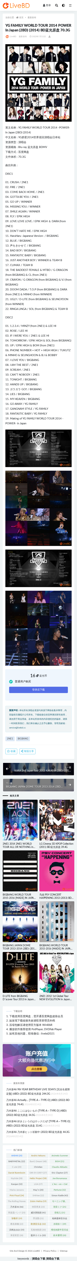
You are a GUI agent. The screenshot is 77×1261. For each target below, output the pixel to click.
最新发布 (32, 17)
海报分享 (28, 751)
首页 (21, 17)
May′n (38, 1190)
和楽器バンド (16, 1213)
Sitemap (64, 1251)
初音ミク (59, 1207)
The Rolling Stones (17, 1202)
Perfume (60, 1190)
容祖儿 (59, 1213)
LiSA (38, 1184)
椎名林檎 (16, 1224)
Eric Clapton (60, 1173)
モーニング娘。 (59, 1202)
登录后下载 (38, 690)
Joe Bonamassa (59, 1179)
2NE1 (24, 182)
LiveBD (12, 37)
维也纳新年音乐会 (59, 1230)
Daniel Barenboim (16, 1173)
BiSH (59, 1161)
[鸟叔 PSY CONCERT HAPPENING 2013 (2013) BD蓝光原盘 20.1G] (56, 870)
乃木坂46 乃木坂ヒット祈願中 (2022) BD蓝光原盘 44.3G (37, 1132)
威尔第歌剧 (38, 1213)
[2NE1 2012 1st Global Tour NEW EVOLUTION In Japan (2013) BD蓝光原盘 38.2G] (56, 972)
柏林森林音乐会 (59, 1219)
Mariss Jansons (17, 1190)
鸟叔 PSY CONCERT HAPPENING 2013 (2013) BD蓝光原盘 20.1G (56, 898)
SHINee (38, 1195)
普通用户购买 (23, 681)
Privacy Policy (49, 1251)
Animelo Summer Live (60, 1156)
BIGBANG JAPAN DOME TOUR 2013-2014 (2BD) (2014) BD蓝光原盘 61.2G (20, 948)
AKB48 (16, 1156)
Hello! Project (38, 1178)
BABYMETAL (16, 1161)
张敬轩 (16, 1218)
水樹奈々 (59, 1224)
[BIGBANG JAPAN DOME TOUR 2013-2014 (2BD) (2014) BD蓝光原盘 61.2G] (20, 921)
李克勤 (38, 1218)
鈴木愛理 (59, 1235)
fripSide (16, 1178)
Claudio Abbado (59, 1167)
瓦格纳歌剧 (38, 1230)
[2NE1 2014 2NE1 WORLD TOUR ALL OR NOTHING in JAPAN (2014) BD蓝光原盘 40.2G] (20, 820)
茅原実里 (16, 1235)
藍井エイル (38, 1235)
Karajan (16, 1184)
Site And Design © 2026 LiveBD (25, 1251)
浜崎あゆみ (16, 1230)
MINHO (28, 294)
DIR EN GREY (38, 1173)
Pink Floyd (17, 1195)
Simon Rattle (60, 1195)
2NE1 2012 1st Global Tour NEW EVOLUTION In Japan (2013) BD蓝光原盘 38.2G (54, 999)
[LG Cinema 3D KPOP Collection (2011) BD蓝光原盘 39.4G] (56, 820)
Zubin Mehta (38, 1201)
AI (23, 211)
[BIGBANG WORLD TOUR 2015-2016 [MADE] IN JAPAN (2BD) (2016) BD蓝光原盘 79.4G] (20, 870)
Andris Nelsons (38, 1156)
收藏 (13, 751)
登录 (48, 5)
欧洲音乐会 (38, 1224)
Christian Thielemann (38, 1167)
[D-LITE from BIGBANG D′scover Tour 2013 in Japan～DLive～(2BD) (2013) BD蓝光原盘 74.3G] (20, 972)
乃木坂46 (16, 1207)
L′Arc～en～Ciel (59, 1185)
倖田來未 (38, 1207)
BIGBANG (53, 236)
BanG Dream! (38, 1161)
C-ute (16, 1167)
